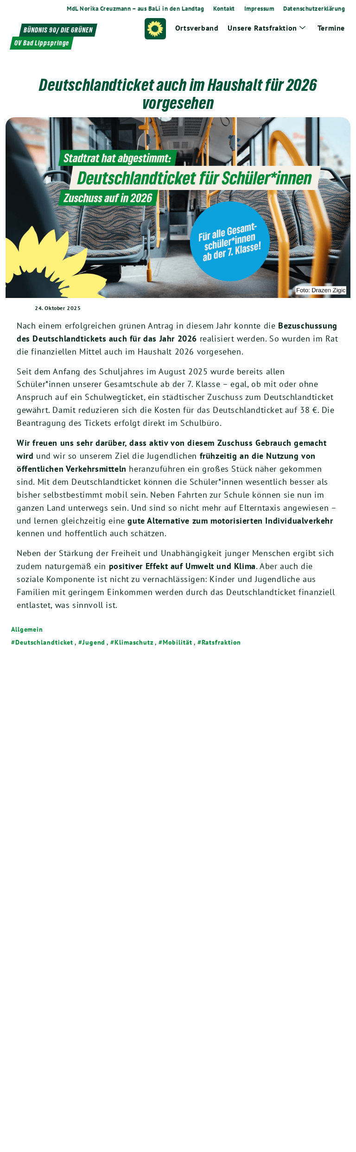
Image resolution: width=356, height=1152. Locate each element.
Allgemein (27, 629)
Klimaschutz (133, 642)
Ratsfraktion (222, 642)
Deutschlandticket (44, 642)
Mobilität (177, 642)
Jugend (94, 642)
